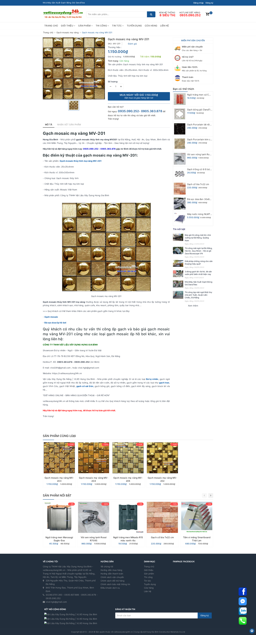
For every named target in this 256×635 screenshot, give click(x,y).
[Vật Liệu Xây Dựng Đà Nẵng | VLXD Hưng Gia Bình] (63, 13)
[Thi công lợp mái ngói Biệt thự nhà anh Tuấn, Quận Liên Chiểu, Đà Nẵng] (178, 295)
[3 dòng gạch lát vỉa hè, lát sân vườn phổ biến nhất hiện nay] (178, 273)
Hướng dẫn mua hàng (111, 570)
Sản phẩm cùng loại (59, 436)
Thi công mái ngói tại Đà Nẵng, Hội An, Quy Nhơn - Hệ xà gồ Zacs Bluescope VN (199, 251)
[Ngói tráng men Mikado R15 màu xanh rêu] (128, 524)
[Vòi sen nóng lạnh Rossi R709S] (93, 524)
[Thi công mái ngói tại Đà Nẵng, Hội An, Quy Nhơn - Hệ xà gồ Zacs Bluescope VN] (178, 250)
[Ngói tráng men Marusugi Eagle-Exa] (59, 524)
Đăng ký (209, 3)
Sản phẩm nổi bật (57, 495)
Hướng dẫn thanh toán (112, 573)
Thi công (102, 25)
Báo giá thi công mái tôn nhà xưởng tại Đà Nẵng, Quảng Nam (198, 238)
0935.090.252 (190, 15)
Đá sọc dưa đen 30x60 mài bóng (204, 199)
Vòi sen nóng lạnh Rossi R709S (203, 154)
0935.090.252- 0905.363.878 (140, 111)
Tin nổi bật (179, 229)
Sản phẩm (84, 25)
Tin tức (117, 25)
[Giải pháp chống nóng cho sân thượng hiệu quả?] (178, 263)
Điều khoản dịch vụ (110, 588)
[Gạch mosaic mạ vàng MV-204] (93, 464)
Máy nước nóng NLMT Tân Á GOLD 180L (208, 214)
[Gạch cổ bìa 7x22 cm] (162, 524)
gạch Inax (164, 382)
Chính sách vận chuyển (112, 577)
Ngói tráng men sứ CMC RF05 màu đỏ (207, 94)
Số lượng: (113, 81)
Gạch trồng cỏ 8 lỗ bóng (200, 169)
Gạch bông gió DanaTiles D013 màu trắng (209, 109)
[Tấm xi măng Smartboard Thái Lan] (196, 524)
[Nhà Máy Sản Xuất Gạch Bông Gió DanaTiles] (178, 284)
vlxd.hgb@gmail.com (56, 602)
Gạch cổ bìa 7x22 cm (198, 184)
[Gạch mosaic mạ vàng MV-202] (162, 464)
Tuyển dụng (134, 25)
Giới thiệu (67, 25)
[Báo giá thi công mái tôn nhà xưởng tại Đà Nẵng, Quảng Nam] (178, 237)
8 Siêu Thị (167, 15)
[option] (74, 68)
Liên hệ (164, 25)
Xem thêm (193, 305)
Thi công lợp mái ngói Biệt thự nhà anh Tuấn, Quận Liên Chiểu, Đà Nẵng (77, 2)
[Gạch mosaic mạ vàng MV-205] (128, 464)
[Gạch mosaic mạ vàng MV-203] (59, 464)
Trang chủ (51, 25)
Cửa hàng (151, 25)
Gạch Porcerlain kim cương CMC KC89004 (209, 139)
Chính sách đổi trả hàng (112, 580)
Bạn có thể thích (183, 88)
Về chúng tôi (107, 566)
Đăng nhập (198, 3)
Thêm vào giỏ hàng (59, 484)
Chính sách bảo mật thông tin (115, 584)
